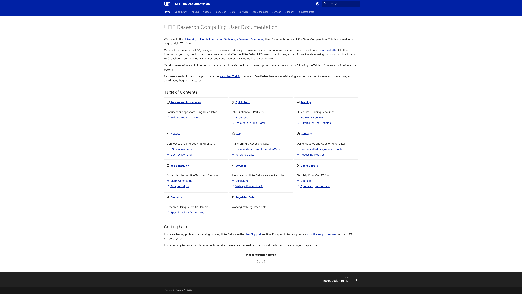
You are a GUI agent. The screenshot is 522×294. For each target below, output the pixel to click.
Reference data (244, 154)
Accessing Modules (312, 154)
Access (207, 11)
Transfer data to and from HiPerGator (258, 149)
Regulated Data (306, 11)
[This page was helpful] (259, 261)
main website (328, 50)
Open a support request (315, 186)
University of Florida (196, 39)
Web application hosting (250, 186)
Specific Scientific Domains (187, 212)
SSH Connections (181, 149)
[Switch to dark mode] (318, 4)
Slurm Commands (181, 180)
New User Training (231, 76)
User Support (253, 234)
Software (243, 11)
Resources (220, 11)
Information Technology (223, 39)
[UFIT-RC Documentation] (167, 4)
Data (232, 11)
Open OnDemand (181, 154)
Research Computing (251, 39)
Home (167, 11)
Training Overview (311, 117)
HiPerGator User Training (315, 123)
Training (194, 11)
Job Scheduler (260, 11)
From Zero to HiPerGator (250, 123)
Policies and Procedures (185, 117)
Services (276, 11)
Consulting (242, 180)
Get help (305, 180)
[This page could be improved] (263, 261)
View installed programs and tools (321, 149)
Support (289, 11)
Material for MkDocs (185, 290)
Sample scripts (179, 186)
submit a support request (322, 234)
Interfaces (241, 117)
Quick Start (180, 11)
